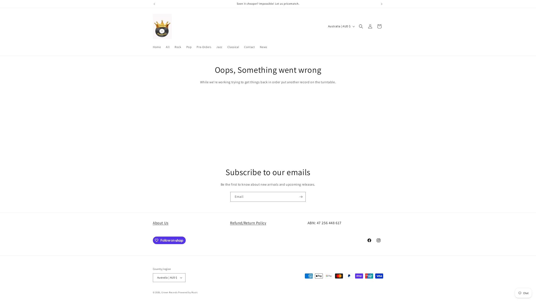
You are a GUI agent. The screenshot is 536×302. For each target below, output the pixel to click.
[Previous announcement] (154, 4)
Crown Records (169, 292)
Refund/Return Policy (248, 222)
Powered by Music (188, 292)
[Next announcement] (381, 4)
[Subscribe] (300, 197)
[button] (361, 26)
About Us (160, 222)
